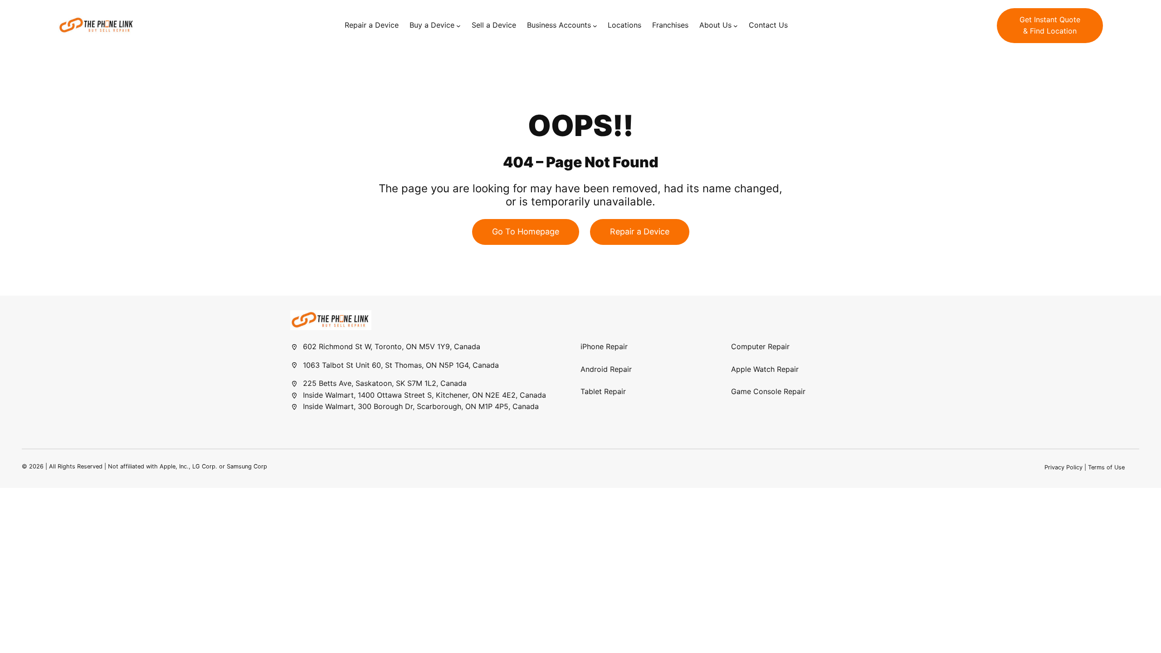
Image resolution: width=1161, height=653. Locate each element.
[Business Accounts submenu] (595, 25)
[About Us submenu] (735, 25)
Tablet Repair (603, 391)
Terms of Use (1106, 467)
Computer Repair (760, 346)
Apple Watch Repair (765, 369)
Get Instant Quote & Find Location (1050, 25)
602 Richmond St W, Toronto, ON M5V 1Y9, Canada (391, 346)
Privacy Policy (1063, 467)
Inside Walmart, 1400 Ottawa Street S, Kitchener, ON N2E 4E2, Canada (424, 395)
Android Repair (606, 369)
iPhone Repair (604, 346)
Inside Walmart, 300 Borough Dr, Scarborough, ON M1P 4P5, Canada (421, 406)
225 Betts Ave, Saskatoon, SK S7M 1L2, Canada (385, 383)
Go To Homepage (525, 231)
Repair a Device (639, 231)
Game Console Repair (768, 391)
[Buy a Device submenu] (458, 25)
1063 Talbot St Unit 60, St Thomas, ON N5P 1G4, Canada (401, 365)
